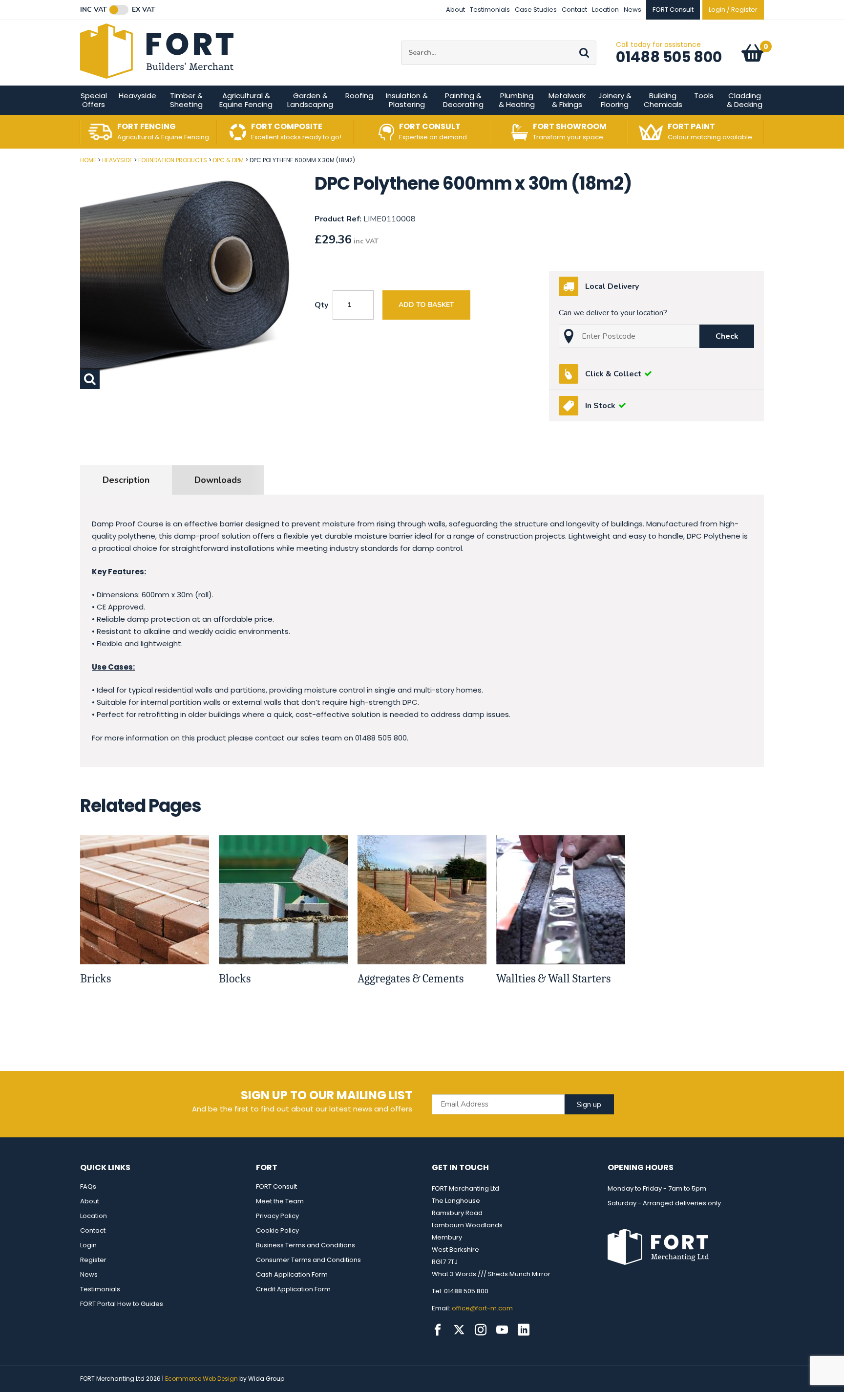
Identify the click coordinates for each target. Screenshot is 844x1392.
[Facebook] (437, 1330)
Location (605, 9)
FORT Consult (276, 1186)
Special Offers (94, 99)
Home (88, 160)
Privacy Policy (277, 1215)
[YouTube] (502, 1330)
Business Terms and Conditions (305, 1245)
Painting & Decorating (463, 99)
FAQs (88, 1186)
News (632, 9)
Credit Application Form (293, 1289)
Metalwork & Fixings (567, 99)
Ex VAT (143, 9)
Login (88, 1245)
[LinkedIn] (523, 1330)
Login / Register (733, 9)
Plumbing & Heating (517, 99)
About (455, 9)
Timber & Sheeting (186, 99)
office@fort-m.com (482, 1308)
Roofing (359, 95)
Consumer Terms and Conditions (308, 1259)
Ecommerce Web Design (201, 1378)
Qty (321, 305)
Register (93, 1259)
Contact (574, 9)
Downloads (217, 480)
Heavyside (137, 95)
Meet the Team (280, 1201)
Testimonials (490, 9)
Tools (704, 95)
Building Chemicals (663, 99)
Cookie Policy (277, 1230)
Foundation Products (172, 160)
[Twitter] (459, 1330)
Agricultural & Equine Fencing (246, 99)
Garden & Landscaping (310, 99)
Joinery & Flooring (615, 99)
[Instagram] (480, 1330)
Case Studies (536, 9)
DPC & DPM (228, 160)
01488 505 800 (669, 56)
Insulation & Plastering (407, 99)
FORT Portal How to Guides (121, 1303)
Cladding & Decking (744, 99)
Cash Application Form (292, 1274)
